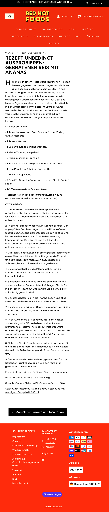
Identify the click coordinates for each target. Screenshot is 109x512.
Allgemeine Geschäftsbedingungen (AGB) (25, 462)
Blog (15, 478)
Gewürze (87, 29)
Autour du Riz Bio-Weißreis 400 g (31, 377)
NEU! (78, 36)
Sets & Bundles (26, 29)
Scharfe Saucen (53, 29)
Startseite (10, 53)
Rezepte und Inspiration (31, 53)
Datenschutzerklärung (25, 445)
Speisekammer (43, 36)
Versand (17, 470)
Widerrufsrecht (21, 449)
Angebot (64, 36)
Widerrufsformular (23, 454)
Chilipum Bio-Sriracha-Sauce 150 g (44, 383)
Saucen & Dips (19, 36)
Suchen (16, 474)
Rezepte (54, 43)
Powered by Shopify (53, 506)
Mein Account (20, 483)
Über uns (93, 36)
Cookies (16, 441)
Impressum (18, 436)
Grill (72, 29)
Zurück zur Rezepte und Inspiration (40, 412)
